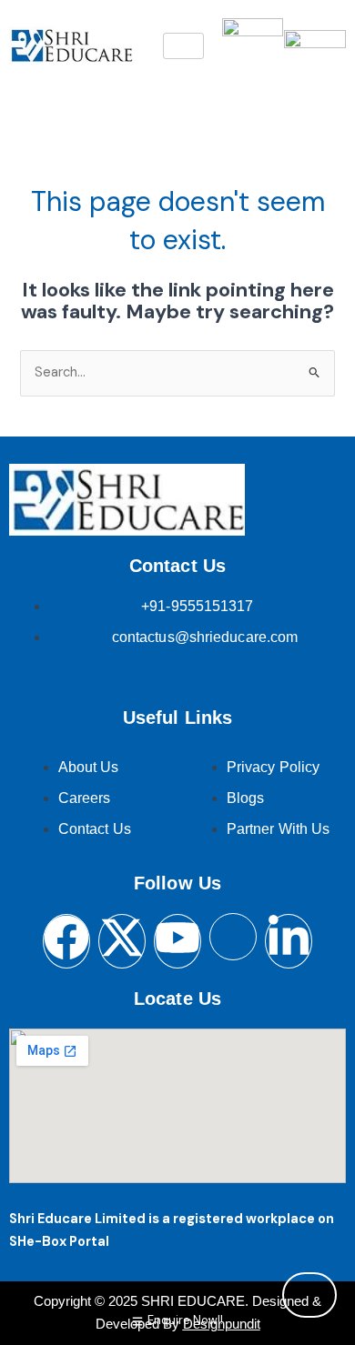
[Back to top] (309, 1295)
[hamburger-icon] (183, 46)
